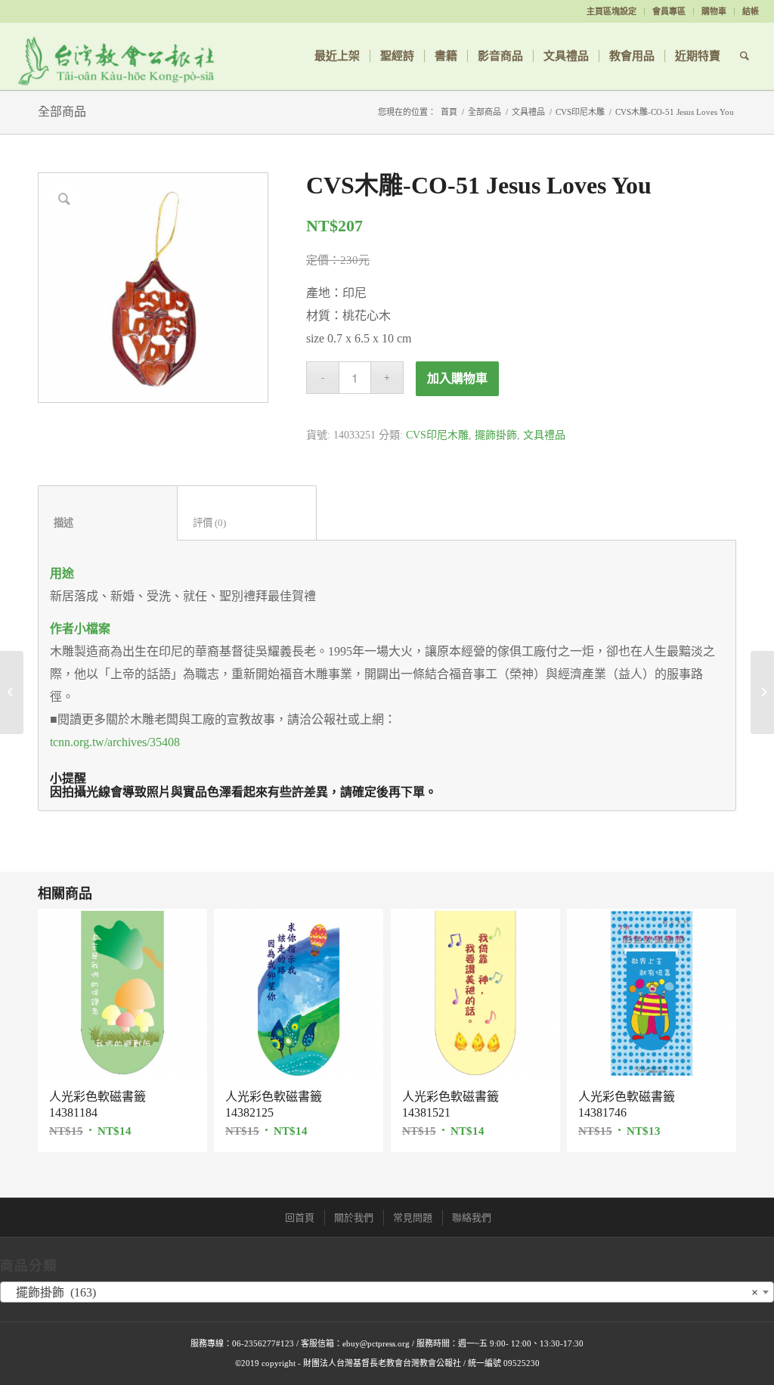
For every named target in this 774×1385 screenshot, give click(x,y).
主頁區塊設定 (611, 11)
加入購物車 (457, 378)
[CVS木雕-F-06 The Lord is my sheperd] (762, 692)
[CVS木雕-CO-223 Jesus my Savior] (11, 692)
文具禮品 (528, 111)
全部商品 (62, 111)
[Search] (744, 56)
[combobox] (387, 1292)
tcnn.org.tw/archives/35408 (115, 742)
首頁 (449, 111)
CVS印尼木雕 (580, 111)
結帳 (750, 11)
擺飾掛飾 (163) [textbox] (382, 1292)
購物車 (713, 11)
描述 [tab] (108, 522)
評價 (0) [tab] (247, 522)
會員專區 (669, 11)
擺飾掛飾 (496, 435)
